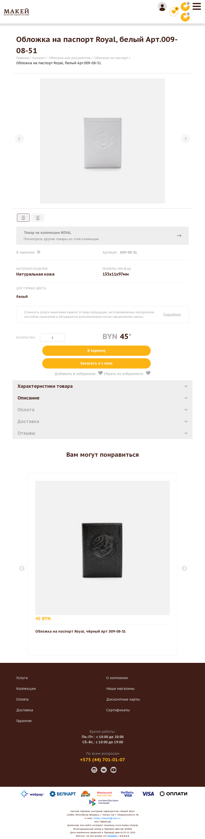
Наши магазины (120, 688)
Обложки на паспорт (111, 58)
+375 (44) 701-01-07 (102, 760)
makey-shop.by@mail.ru (106, 818)
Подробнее (172, 314)
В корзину (97, 350)
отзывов (112, 836)
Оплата (22, 699)
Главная (22, 58)
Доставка (24, 710)
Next (183, 567)
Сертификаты (118, 710)
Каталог (38, 58)
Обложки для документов (69, 58)
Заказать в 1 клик (96, 363)
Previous (21, 567)
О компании (117, 678)
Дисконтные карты (123, 699)
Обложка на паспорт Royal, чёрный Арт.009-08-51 (80, 631)
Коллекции (26, 688)
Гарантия (24, 721)
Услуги (22, 678)
